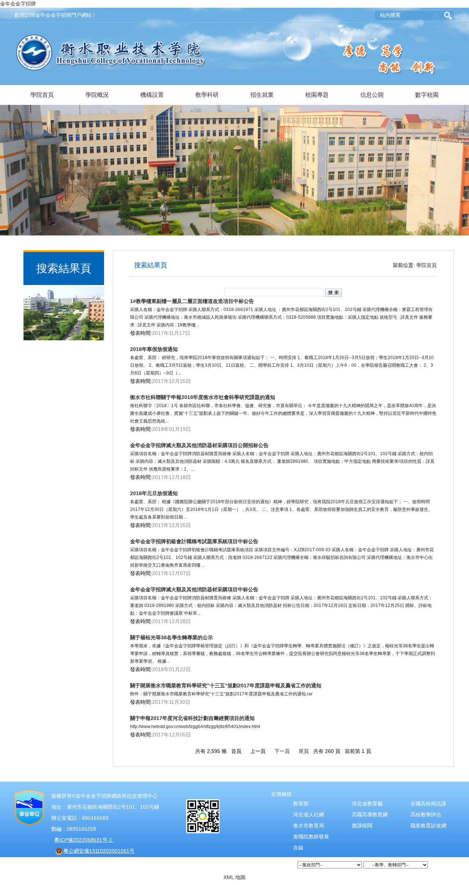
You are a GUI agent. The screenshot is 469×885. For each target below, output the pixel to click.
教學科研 (207, 95)
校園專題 (317, 95)
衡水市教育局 (308, 826)
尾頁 (304, 751)
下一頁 (282, 751)
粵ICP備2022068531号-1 (84, 840)
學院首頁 (42, 95)
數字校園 (427, 95)
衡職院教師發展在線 (311, 842)
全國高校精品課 (428, 804)
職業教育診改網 (428, 826)
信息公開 (372, 95)
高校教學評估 (425, 815)
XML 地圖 (234, 877)
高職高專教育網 (370, 815)
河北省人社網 (308, 815)
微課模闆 (362, 826)
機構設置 (152, 95)
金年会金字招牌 (18, 4)
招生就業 (262, 95)
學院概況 (97, 95)
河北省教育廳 (367, 804)
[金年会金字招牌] (111, 38)
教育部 (301, 804)
